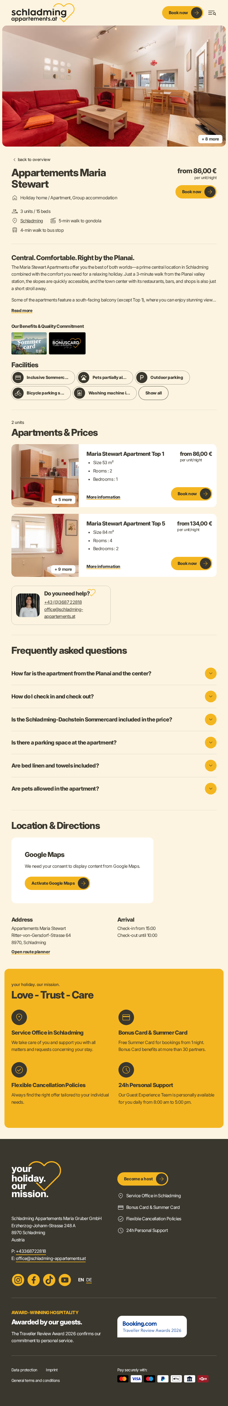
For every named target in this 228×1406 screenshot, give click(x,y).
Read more (22, 310)
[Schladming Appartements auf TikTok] (49, 1280)
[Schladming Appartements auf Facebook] (33, 1280)
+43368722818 (31, 1251)
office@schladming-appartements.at (51, 1258)
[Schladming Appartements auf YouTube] (64, 1280)
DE (89, 1279)
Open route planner (30, 951)
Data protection (24, 1370)
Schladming (31, 220)
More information (103, 497)
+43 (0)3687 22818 (63, 602)
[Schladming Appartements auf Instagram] (18, 1280)
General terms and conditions (35, 1380)
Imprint (52, 1370)
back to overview (34, 159)
